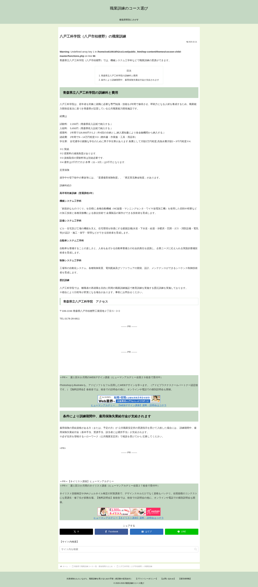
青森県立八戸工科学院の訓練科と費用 (119, 75)
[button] (195, 549)
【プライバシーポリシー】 (146, 579)
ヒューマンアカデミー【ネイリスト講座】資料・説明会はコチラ (129, 518)
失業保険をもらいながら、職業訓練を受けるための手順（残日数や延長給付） (99, 579)
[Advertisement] (129, 341)
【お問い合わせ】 (168, 579)
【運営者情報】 (185, 579)
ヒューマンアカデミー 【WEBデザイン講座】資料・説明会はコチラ (128, 405)
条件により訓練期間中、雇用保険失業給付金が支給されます (130, 80)
